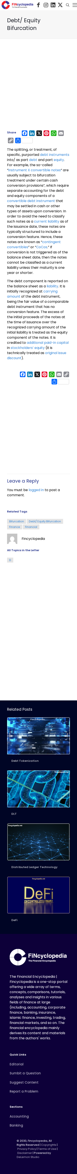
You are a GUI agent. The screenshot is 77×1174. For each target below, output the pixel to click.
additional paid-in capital (48, 342)
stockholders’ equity (28, 347)
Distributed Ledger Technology (34, 867)
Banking (16, 1125)
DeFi (14, 920)
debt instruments (54, 154)
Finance (14, 527)
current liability (46, 221)
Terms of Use (47, 1149)
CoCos (41, 247)
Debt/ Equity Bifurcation (45, 521)
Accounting (19, 1116)
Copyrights (49, 1145)
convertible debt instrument (31, 200)
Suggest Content (24, 1082)
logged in (36, 489)
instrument (34, 170)
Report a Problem (24, 1091)
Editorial (17, 1064)
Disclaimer (24, 1153)
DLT (14, 814)
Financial (31, 527)
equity (59, 159)
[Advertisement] (38, 86)
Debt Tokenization (25, 761)
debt (33, 159)
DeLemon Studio (28, 1157)
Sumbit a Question (25, 1073)
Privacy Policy (26, 1149)
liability (52, 286)
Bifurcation (16, 521)
